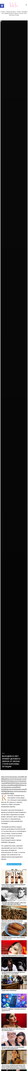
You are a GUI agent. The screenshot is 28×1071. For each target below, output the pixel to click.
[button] (2, 6)
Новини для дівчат (11, 11)
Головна (3, 11)
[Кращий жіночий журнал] (14, 5)
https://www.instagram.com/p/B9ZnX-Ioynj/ (13, 787)
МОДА (19, 11)
